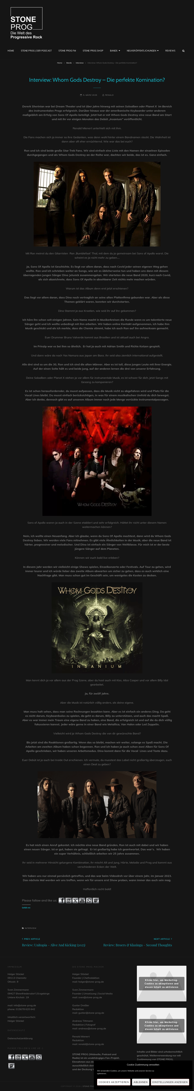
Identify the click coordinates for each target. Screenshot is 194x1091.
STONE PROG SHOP (93, 50)
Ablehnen (141, 1082)
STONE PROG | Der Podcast (36, 50)
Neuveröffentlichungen (141, 50)
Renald (109, 95)
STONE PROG (89, 1086)
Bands (114, 50)
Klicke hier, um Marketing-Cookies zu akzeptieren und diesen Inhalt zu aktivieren (162, 983)
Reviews (170, 50)
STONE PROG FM (67, 50)
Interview (80, 63)
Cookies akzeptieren (114, 1082)
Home (11, 50)
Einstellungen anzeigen (170, 1082)
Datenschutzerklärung (20, 1038)
